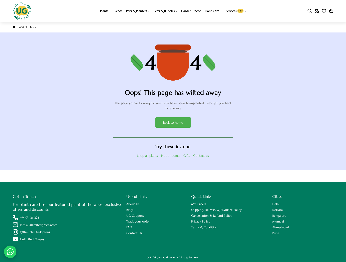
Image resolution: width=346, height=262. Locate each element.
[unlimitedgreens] (22, 11)
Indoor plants (170, 156)
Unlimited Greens (32, 239)
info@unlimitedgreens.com (38, 225)
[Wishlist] (324, 11)
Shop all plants (147, 156)
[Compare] (317, 11)
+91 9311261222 (29, 218)
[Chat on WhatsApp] (10, 252)
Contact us (201, 156)
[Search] (310, 11)
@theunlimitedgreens (35, 232)
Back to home (173, 122)
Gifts (186, 156)
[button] (331, 11)
